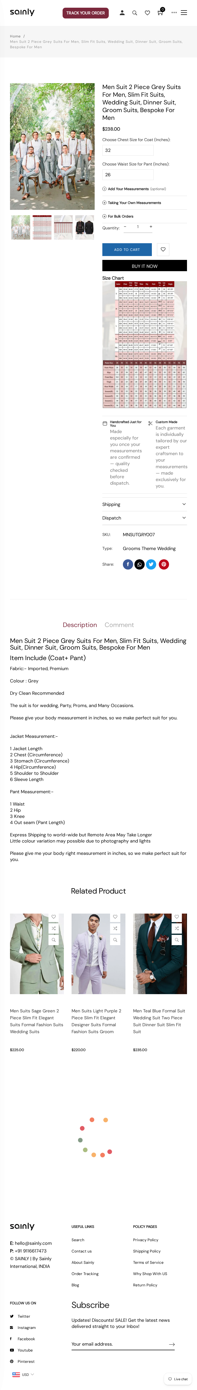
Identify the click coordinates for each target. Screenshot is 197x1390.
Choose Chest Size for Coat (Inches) (136, 139)
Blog (75, 1285)
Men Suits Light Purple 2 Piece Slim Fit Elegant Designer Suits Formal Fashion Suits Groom (96, 1021)
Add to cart (127, 249)
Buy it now (144, 266)
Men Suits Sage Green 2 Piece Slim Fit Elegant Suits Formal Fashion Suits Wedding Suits (36, 1021)
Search (78, 1239)
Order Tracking (85, 1273)
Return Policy (145, 1285)
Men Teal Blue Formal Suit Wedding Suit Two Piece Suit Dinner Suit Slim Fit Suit (159, 1021)
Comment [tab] (119, 625)
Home (15, 36)
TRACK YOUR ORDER (85, 13)
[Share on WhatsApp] (139, 564)
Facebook (26, 1339)
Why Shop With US (150, 1273)
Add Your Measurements (135, 189)
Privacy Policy (145, 1239)
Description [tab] (80, 625)
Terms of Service (148, 1262)
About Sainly (83, 1262)
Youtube (25, 1350)
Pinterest (26, 1361)
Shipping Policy (147, 1251)
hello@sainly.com (33, 1243)
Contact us (82, 1251)
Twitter (24, 1316)
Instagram (27, 1327)
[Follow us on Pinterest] (164, 564)
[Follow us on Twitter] (151, 564)
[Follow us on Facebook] (128, 564)
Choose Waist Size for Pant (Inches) (135, 164)
